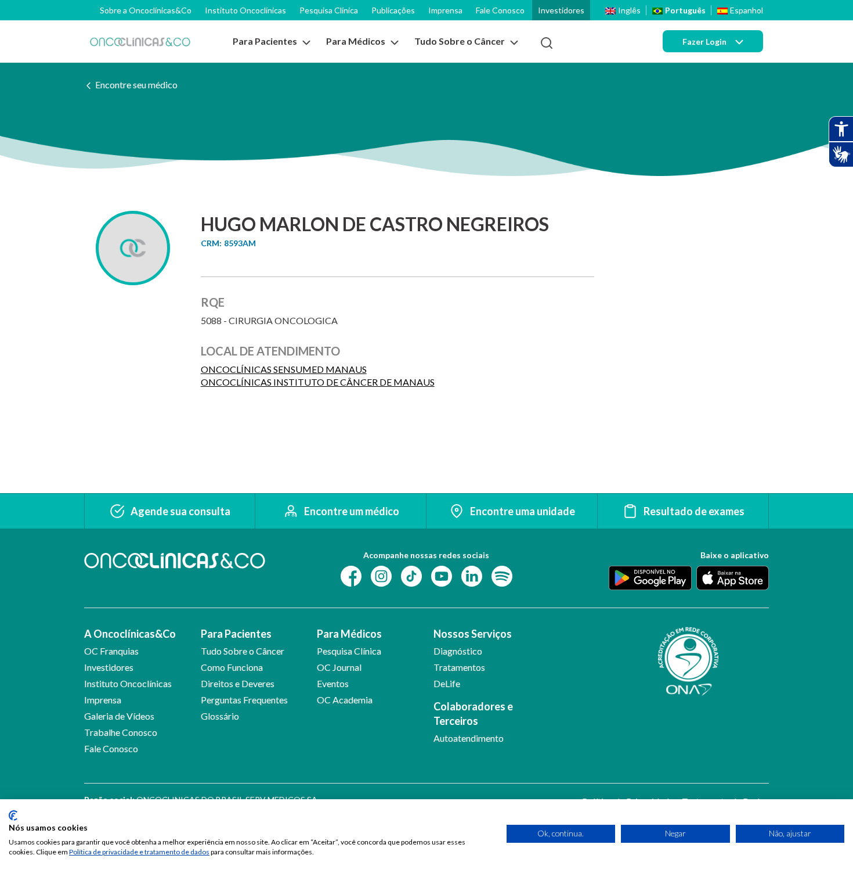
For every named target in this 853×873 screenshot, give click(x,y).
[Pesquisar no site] (547, 43)
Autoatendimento (468, 737)
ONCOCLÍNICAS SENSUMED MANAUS (284, 369)
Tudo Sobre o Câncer (242, 650)
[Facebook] (351, 575)
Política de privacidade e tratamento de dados (139, 851)
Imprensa (445, 10)
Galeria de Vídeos (119, 715)
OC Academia (345, 699)
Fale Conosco (500, 10)
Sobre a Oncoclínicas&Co (145, 10)
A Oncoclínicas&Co (130, 633)
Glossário (220, 715)
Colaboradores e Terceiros (473, 713)
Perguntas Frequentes (244, 699)
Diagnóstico (457, 650)
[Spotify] (501, 575)
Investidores (561, 10)
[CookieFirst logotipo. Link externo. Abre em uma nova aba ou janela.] (13, 815)
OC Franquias (111, 650)
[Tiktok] (411, 575)
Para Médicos (349, 633)
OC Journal (339, 667)
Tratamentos (459, 667)
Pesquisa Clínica (328, 10)
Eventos (333, 683)
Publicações (393, 10)
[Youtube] (441, 575)
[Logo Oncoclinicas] (140, 41)
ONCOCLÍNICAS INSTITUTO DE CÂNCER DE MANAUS (318, 381)
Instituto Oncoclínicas (245, 10)
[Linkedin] (471, 575)
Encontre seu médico (136, 84)
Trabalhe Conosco (120, 732)
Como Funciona (232, 667)
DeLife (446, 683)
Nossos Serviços (472, 633)
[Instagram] (381, 575)
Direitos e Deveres (237, 683)
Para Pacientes (236, 633)
